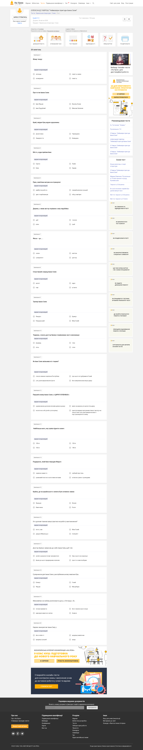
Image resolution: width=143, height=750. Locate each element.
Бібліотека (35, 3)
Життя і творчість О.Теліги (119, 199)
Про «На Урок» (16, 718)
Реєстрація (129, 3)
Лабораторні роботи (79, 725)
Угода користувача (95, 746)
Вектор (44, 728)
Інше (88, 3)
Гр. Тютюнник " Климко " (118, 125)
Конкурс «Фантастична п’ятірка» (114, 723)
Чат (67, 3)
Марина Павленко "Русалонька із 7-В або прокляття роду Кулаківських (120, 178)
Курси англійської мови (80, 737)
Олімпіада (81, 3)
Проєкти (75, 728)
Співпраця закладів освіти (20, 721)
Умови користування (108, 746)
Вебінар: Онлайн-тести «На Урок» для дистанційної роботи (120, 69)
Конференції (46, 723)
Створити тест (46, 686)
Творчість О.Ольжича (117, 184)
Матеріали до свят (109, 721)
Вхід (122, 3)
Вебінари (45, 721)
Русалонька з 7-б (115, 129)
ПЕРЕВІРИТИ (92, 707)
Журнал (28, 3)
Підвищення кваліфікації (54, 3)
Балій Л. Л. (36, 18)
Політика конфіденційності (123, 746)
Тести (42, 3)
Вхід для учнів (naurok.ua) (111, 718)
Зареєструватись (20, 17)
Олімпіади (75, 733)
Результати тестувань (53, 31)
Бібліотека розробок (79, 721)
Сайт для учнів (115, 3)
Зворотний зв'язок (20, 726)
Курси (44, 725)
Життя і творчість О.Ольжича (119, 195)
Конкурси (74, 3)
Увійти (20, 23)
